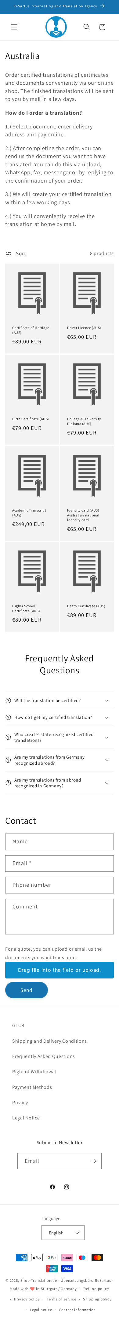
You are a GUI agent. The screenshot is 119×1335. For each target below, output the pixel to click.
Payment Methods (32, 1087)
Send (26, 989)
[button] (14, 27)
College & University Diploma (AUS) (84, 421)
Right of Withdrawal (34, 1071)
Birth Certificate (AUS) (30, 419)
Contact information (77, 1309)
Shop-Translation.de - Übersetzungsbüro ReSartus (66, 1280)
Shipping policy (97, 1299)
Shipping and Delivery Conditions (49, 1041)
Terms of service (61, 1299)
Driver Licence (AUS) (84, 327)
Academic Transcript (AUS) (29, 512)
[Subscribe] (94, 1161)
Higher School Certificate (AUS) (26, 608)
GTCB (18, 1025)
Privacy (20, 1102)
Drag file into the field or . (59, 970)
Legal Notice (26, 1118)
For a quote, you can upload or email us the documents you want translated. (53, 953)
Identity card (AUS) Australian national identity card (83, 515)
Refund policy (96, 1288)
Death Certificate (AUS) (86, 606)
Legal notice (41, 1309)
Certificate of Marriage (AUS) (30, 330)
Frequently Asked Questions (43, 1056)
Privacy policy (27, 1299)
